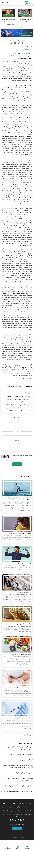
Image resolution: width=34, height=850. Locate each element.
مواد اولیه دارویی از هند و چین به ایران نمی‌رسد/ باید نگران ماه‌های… (8, 21)
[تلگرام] (21, 820)
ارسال (17, 464)
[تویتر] (16, 820)
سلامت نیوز (25, 2)
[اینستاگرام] (18, 820)
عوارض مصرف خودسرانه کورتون (23, 718)
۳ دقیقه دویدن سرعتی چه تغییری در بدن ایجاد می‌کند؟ (18, 499)
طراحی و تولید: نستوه (15, 837)
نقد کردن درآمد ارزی (28, 735)
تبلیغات (15, 803)
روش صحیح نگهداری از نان (24, 624)
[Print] (11, 43)
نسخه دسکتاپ (17, 829)
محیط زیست (11, 386)
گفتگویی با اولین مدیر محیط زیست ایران (18, 396)
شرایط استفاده (7, 803)
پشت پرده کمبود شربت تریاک (24, 773)
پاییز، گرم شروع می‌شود (26, 760)
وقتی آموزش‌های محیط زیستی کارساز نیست (17, 405)
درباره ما (29, 803)
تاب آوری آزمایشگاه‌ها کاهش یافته (26, 20)
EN (7, 3)
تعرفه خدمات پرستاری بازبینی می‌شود (22, 754)
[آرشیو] (11, 820)
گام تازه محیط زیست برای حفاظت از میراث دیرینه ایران (17, 791)
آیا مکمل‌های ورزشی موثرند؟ (23, 592)
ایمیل (17, 431)
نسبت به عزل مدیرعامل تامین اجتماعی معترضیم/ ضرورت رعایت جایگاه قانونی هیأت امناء (18, 766)
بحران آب (18, 386)
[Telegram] (14, 43)
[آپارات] (23, 820)
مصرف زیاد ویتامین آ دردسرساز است (21, 654)
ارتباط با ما (21, 803)
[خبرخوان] (13, 820)
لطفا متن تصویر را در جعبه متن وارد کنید (23, 455)
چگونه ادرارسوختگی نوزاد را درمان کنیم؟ (21, 688)
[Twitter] (18, 43)
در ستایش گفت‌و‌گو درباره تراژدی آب (21, 53)
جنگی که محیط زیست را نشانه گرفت (19, 411)
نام (17, 422)
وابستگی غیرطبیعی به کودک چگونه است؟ (20, 533)
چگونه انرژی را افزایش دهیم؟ (23, 563)
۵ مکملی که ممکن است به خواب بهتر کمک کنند (18, 786)
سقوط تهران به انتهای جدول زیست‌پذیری (18, 408)
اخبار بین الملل (26, 49)
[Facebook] (22, 43)
